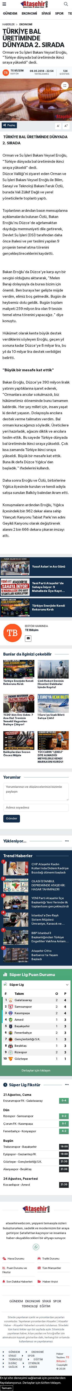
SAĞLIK (12, 1367)
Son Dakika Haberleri (19, 1281)
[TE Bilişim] (12, 632)
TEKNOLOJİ (30, 1306)
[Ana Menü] (4, 4)
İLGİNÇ (12, 1363)
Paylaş (11, 125)
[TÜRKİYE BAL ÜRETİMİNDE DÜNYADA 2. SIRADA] (36, 100)
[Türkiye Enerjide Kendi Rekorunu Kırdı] (18, 669)
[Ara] (66, 4)
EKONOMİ (29, 13)
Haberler (8, 24)
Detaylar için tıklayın (36, 1070)
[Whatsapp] (36, 1247)
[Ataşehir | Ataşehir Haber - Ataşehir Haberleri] (34, 4)
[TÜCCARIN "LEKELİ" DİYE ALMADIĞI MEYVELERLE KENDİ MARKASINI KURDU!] (53, 740)
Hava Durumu (16, 1258)
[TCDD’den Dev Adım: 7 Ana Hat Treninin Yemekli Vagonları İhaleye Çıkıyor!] (18, 703)
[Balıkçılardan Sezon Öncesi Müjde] (18, 740)
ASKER (32, 1367)
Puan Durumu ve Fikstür (14, 1270)
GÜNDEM (10, 13)
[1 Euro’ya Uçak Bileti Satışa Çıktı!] (53, 703)
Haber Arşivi (50, 1281)
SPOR (59, 13)
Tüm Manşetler (51, 1268)
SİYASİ (45, 13)
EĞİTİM (45, 1306)
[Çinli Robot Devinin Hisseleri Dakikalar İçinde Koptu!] (53, 669)
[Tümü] (67, 841)
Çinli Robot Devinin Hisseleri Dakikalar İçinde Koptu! (51, 684)
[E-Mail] (28, 638)
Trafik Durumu (50, 1258)
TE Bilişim (31, 630)
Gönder (11, 818)
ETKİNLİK (34, 1363)
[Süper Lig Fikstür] (67, 1085)
